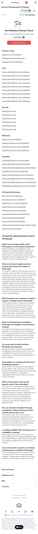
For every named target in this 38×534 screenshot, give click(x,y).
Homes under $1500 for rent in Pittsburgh (16, 90)
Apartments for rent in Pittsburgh (13, 58)
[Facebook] (6, 511)
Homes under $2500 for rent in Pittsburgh (16, 97)
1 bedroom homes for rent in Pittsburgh (15, 143)
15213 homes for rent (9, 115)
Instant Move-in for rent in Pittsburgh (14, 203)
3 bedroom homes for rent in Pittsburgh (15, 150)
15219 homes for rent (9, 122)
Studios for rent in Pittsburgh (12, 139)
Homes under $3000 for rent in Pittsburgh (16, 101)
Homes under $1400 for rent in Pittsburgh (16, 86)
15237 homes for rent (9, 129)
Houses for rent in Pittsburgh (11, 55)
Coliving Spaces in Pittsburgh (12, 229)
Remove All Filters (19, 43)
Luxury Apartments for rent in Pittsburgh (15, 214)
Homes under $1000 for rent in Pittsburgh (16, 79)
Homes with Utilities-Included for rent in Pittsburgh (19, 182)
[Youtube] (32, 511)
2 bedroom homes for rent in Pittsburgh (15, 147)
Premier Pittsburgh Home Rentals (13, 218)
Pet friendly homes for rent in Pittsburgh (15, 160)
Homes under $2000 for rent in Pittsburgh (16, 94)
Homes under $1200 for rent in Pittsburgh (16, 83)
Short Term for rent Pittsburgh (12, 196)
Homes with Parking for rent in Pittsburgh (16, 164)
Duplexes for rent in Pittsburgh (12, 62)
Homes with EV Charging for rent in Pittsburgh (17, 175)
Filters (27, 11)
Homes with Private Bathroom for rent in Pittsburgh (19, 168)
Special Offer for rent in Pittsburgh (14, 207)
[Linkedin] (19, 511)
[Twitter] (12, 511)
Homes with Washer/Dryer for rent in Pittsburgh (18, 178)
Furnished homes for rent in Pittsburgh (15, 171)
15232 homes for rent (9, 126)
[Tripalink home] (2, 2)
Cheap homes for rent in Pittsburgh (14, 210)
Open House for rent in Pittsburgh (13, 199)
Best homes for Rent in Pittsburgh (13, 221)
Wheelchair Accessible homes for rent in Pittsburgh (19, 186)
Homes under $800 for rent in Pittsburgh (15, 72)
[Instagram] (25, 511)
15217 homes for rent (9, 118)
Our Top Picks (30, 15)
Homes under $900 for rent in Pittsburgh (15, 76)
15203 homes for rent (9, 111)
